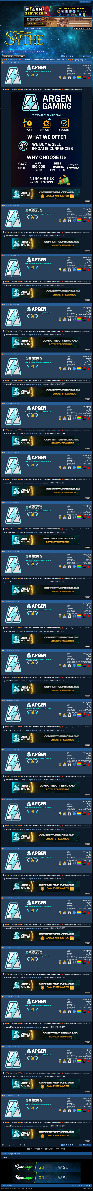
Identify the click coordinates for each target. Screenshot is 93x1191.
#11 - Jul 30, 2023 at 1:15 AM (11, 650)
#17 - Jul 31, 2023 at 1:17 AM (11, 947)
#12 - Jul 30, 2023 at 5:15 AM (11, 700)
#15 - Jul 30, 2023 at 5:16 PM (11, 848)
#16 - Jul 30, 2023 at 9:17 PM (11, 898)
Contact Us (73, 1185)
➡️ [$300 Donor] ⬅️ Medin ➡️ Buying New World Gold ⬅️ (46, 1149)
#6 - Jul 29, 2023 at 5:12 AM (11, 403)
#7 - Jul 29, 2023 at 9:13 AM (11, 452)
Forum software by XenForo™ (16, 1188)
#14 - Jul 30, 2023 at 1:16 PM (11, 799)
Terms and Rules (87, 1188)
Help (79, 1185)
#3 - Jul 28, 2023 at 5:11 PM (11, 255)
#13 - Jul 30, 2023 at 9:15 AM (11, 749)
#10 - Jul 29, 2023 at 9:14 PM (11, 601)
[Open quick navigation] (90, 52)
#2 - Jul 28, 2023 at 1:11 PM (11, 205)
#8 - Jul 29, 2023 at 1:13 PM (11, 502)
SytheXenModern (7, 1185)
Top (87, 1185)
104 (84, 56)
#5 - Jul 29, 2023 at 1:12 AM (11, 354)
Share (87, 201)
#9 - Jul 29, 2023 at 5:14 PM (11, 551)
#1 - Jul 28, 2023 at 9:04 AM (11, 63)
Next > (88, 56)
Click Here (88, 71)
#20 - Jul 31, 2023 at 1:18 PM (11, 1096)
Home (82, 1185)
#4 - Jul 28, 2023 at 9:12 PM (11, 304)
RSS (89, 1186)
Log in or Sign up (85, 1)
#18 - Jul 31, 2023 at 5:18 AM (11, 997)
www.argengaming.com (33, 236)
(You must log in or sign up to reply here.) (13, 1145)
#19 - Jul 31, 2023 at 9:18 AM (11, 1046)
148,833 (88, 67)
